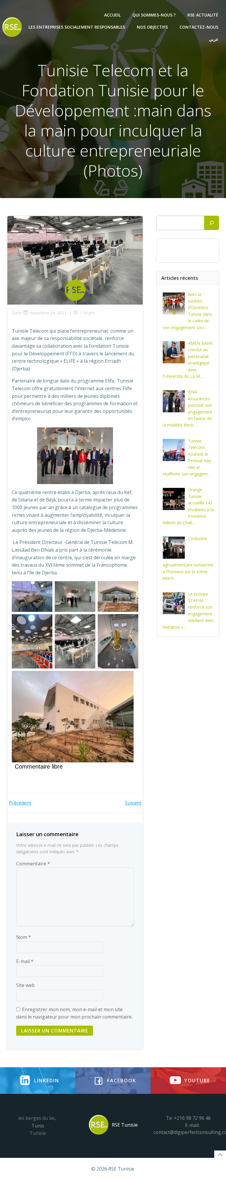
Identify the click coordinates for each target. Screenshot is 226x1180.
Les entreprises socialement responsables (77, 27)
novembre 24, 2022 (48, 313)
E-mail (25, 961)
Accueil (112, 15)
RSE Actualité (202, 15)
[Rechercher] (211, 223)
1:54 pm (87, 313)
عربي (213, 39)
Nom (23, 937)
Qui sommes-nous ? (154, 15)
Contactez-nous (199, 27)
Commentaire (33, 863)
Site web (25, 985)
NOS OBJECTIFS (152, 27)
